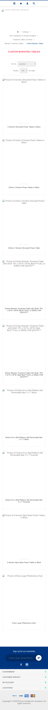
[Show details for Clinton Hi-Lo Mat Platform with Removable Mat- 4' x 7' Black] (24, 410)
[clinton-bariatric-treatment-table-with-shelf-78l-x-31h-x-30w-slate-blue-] (24, 346)
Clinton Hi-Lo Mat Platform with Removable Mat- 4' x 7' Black (24, 438)
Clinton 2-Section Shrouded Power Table (24, 248)
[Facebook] (21, 665)
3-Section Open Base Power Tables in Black (24, 562)
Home (18, 32)
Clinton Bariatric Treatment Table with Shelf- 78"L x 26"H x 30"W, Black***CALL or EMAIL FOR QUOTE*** (24, 310)
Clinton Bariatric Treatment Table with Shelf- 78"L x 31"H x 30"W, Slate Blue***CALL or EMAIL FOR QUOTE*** (24, 375)
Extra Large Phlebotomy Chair (24, 623)
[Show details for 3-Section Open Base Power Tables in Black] (24, 535)
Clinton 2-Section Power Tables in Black (24, 187)
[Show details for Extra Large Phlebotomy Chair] (24, 596)
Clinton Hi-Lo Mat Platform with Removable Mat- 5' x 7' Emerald (24, 501)
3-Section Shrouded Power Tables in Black (24, 127)
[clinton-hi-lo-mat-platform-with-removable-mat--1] (24, 473)
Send (39, 658)
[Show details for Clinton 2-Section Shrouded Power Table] (24, 221)
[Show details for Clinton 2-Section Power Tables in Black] (24, 160)
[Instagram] (27, 665)
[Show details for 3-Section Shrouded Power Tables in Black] (24, 100)
